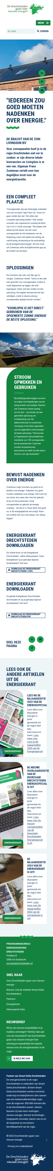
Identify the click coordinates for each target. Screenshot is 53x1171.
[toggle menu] (43, 22)
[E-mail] (42, 90)
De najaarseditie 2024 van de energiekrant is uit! (36, 865)
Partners (10, 998)
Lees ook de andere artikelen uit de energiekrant (25, 677)
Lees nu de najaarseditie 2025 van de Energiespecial (37, 700)
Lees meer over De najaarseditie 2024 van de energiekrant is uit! (35, 910)
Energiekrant (13, 1004)
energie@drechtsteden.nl (19, 963)
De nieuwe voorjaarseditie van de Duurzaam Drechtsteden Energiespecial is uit (38, 777)
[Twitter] (42, 81)
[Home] (25, 15)
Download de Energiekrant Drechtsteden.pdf (25, 615)
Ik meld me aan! (22, 1058)
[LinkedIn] (42, 73)
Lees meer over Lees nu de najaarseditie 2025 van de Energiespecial (35, 743)
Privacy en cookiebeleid (20, 1146)
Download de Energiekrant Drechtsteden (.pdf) (25, 570)
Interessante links (15, 1009)
